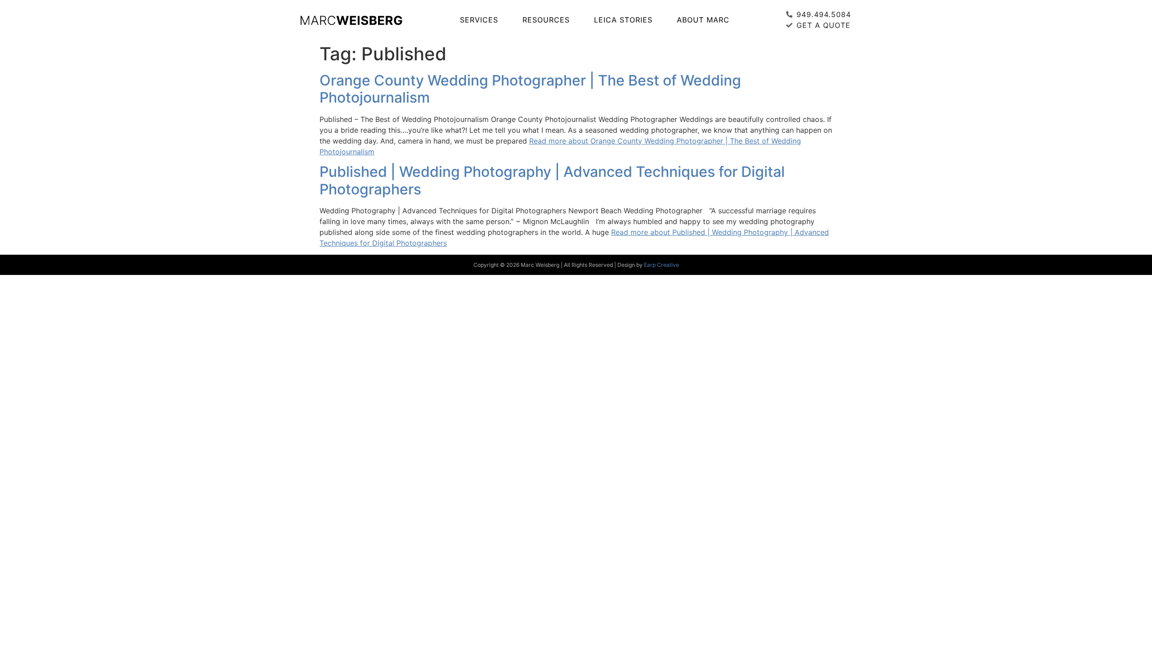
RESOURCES (546, 19)
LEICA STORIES (623, 19)
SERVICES (479, 19)
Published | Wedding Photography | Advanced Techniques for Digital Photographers (552, 180)
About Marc (703, 19)
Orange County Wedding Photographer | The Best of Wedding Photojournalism (530, 89)
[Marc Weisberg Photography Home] (351, 19)
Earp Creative (661, 264)
